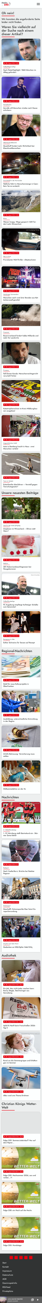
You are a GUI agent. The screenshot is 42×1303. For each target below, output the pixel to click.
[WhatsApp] (11, 1257)
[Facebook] (16, 1257)
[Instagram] (21, 1257)
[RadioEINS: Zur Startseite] (18, 4)
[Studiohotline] (30, 1257)
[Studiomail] (26, 1257)
